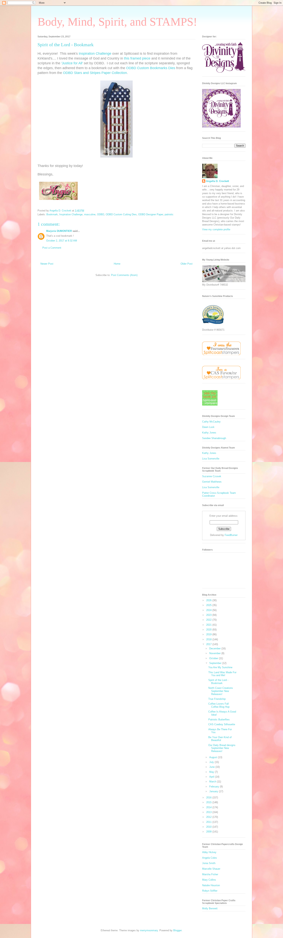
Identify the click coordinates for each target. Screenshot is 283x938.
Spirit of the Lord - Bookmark (218, 682)
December (215, 648)
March (213, 781)
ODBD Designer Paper (150, 214)
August (213, 757)
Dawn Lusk (208, 427)
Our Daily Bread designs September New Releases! (221, 748)
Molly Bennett (210, 908)
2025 (209, 605)
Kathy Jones (209, 432)
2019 (209, 634)
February (214, 786)
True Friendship (217, 698)
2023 (209, 615)
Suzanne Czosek (211, 476)
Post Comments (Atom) (124, 275)
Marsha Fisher (210, 874)
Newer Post (46, 263)
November (215, 653)
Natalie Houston (211, 885)
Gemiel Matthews (212, 481)
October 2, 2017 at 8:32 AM (61, 240)
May (212, 771)
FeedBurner (231, 535)
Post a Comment (51, 247)
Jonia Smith (208, 863)
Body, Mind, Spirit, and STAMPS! (117, 21)
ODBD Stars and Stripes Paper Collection (95, 73)
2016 (209, 797)
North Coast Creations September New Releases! (220, 691)
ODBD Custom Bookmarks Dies (150, 68)
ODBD (100, 214)
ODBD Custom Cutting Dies (121, 214)
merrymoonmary (149, 930)
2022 (209, 619)
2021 (209, 624)
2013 (209, 812)
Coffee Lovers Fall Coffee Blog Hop (218, 705)
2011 (209, 822)
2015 (209, 802)
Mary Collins (209, 879)
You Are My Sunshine (220, 667)
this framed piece (137, 58)
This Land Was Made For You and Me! (222, 674)
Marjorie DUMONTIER (59, 231)
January (214, 791)
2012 (209, 817)
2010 (209, 826)
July (212, 762)
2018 (209, 639)
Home (117, 263)
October (214, 658)
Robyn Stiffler (209, 890)
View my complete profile (216, 229)
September (215, 663)
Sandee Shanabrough (214, 438)
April (212, 776)
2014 (209, 807)
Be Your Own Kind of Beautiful (220, 739)
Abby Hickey (209, 852)
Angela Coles (209, 857)
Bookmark (52, 214)
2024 (209, 610)
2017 (209, 644)
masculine (89, 214)
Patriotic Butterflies (219, 719)
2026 (209, 600)
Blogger (177, 930)
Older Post (187, 263)
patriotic (169, 214)
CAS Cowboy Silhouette (221, 724)
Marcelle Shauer (211, 868)
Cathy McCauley (211, 421)
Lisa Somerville (210, 458)
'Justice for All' (72, 63)
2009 (209, 831)
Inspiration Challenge (95, 53)
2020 (209, 629)
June (212, 766)
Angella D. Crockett (217, 181)
